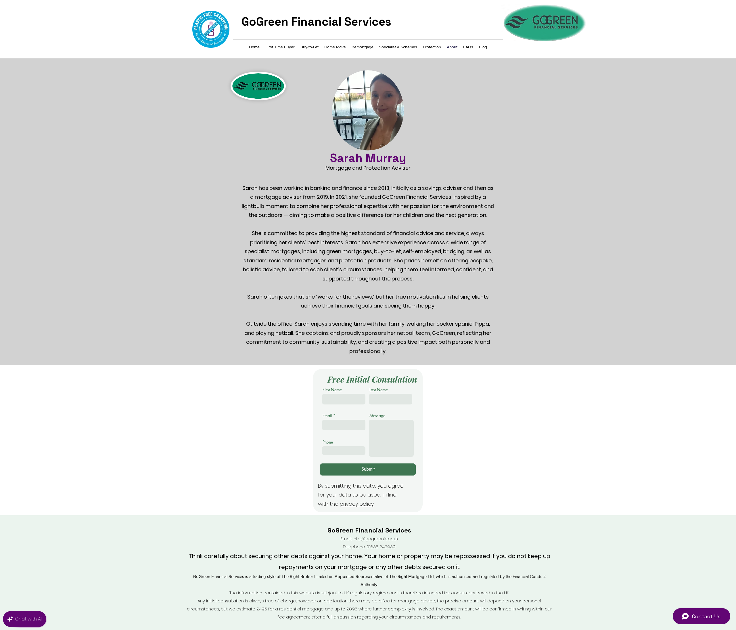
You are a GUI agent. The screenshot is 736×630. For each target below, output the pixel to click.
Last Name (378, 390)
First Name (332, 390)
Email (327, 416)
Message (377, 416)
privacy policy (357, 503)
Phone (328, 442)
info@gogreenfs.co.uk (375, 539)
